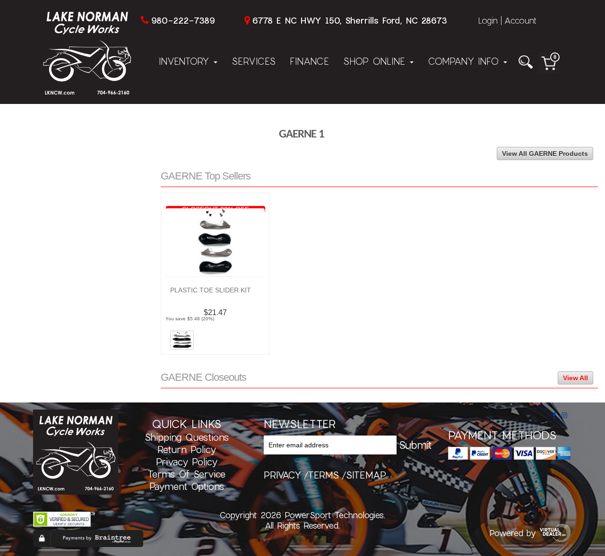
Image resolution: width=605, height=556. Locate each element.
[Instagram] (564, 415)
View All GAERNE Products (545, 153)
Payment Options (186, 486)
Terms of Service (186, 473)
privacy (282, 474)
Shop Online (376, 61)
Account (520, 20)
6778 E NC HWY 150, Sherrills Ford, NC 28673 (349, 20)
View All (575, 378)
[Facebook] (554, 415)
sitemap (366, 474)
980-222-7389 (183, 20)
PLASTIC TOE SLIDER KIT (210, 290)
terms (323, 474)
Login (488, 20)
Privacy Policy (186, 461)
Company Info (465, 61)
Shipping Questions (187, 437)
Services (254, 61)
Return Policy (186, 449)
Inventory (186, 61)
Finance (309, 61)
